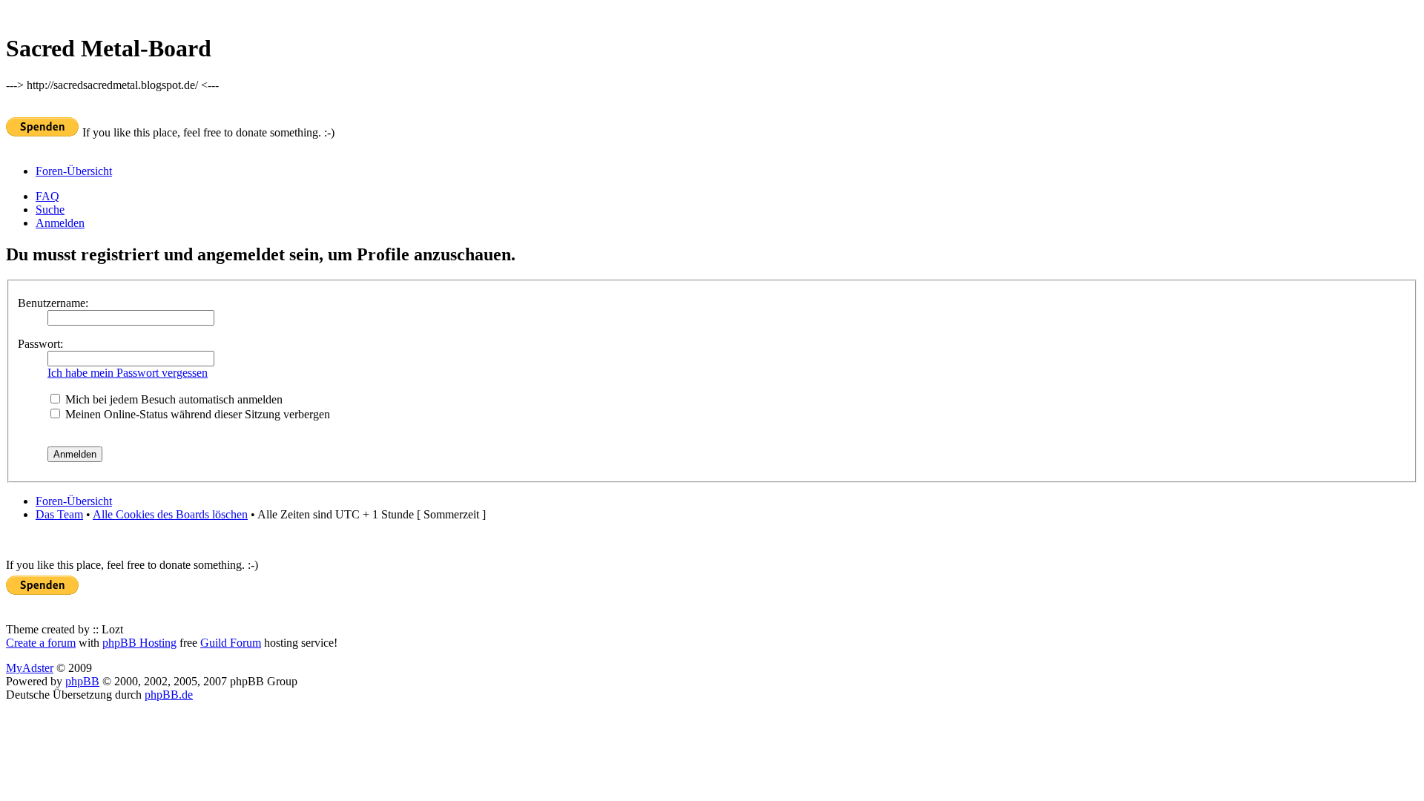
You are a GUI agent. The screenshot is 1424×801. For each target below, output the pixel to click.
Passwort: (40, 343)
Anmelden (60, 223)
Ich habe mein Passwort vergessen (127, 372)
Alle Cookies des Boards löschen (170, 514)
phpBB (82, 681)
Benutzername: (53, 303)
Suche (50, 209)
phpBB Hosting (139, 642)
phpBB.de (169, 694)
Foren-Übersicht (74, 171)
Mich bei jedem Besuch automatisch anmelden (172, 399)
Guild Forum (230, 642)
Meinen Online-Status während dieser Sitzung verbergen (196, 414)
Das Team (59, 514)
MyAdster (29, 668)
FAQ (47, 196)
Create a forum (41, 642)
